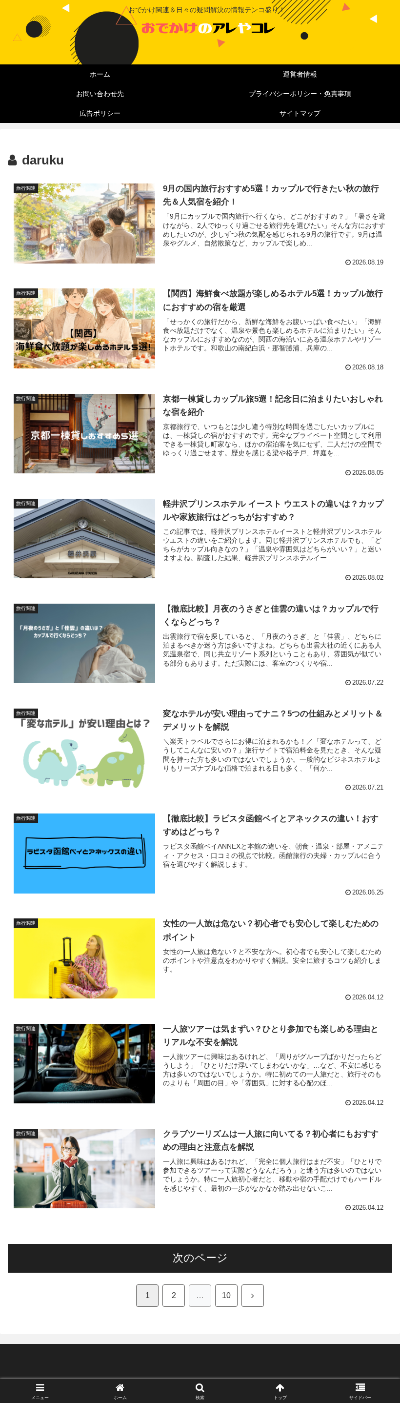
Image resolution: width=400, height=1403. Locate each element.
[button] (370, 1282)
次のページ (200, 1258)
